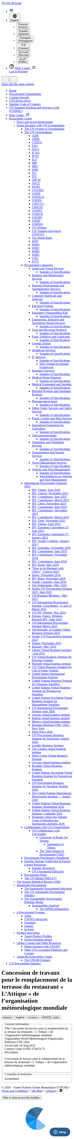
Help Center (17, 115)
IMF (34, 162)
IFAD (35, 156)
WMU (36, 254)
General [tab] (7, 1017)
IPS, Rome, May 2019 (45, 564)
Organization (12, 1038)
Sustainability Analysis (45, 905)
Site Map (36, 1090)
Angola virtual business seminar (51, 714)
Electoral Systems (42, 306)
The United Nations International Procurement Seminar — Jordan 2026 (51, 797)
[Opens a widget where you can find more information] (59, 1132)
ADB (35, 135)
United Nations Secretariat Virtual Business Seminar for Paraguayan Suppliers (52, 776)
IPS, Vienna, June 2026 (46, 490)
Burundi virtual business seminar (51, 663)
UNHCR (37, 214)
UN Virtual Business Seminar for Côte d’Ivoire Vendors (52, 668)
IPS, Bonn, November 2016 (48, 578)
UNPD (36, 220)
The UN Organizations (38, 132)
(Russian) (23, 53)
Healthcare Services (44, 350)
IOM (35, 169)
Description (11, 1052)
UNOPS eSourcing (35, 919)
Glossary (51, 1090)
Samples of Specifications (54, 271)
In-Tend (29, 929)
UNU (35, 258)
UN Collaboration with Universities (46, 832)
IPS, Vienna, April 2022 (46, 524)
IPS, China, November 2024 (49, 503)
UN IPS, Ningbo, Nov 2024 (49, 612)
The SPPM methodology (54, 909)
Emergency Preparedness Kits (50, 312)
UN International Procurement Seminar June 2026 (50, 709)
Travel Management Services (49, 462)
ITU (34, 176)
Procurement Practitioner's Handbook (46, 857)
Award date (11, 1045)
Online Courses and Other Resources (39, 943)
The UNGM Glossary (37, 960)
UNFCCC (38, 203)
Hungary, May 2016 (44, 646)
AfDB (35, 139)
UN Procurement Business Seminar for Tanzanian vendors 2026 (50, 739)
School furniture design (38, 939)
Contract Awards (19, 97)
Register (23, 71)
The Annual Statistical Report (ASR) (39, 881)
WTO (35, 261)
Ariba (27, 915)
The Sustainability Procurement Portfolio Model (43, 900)
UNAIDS (38, 190)
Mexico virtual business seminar (51, 721)
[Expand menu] (5, 79)
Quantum (29, 922)
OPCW (36, 180)
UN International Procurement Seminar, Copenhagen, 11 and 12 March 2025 (52, 606)
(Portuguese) (25, 39)
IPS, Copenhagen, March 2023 (50, 517)
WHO (35, 248)
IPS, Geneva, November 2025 (50, 493)
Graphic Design (41, 343)
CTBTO (37, 142)
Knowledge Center (20, 118)
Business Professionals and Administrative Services (48, 287)
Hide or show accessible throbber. (21, 1097)
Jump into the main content (18, 84)
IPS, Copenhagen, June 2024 (49, 507)
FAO (35, 145)
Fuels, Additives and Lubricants (51, 336)
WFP (35, 241)
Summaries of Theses (55, 846)
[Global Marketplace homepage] (11, 3)
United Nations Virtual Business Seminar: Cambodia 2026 (51, 812)
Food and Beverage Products (49, 329)
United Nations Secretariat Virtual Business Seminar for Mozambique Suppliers (52, 701)
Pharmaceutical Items (44, 401)
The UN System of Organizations (44, 128)
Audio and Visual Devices (47, 268)
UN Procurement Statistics (25, 963)
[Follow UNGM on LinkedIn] (61, 1090)
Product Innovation (28, 932)
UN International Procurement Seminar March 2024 (50, 624)
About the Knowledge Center (34, 956)
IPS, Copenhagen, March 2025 (50, 500)
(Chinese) (23, 47)
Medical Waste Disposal (46, 377)
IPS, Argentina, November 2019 (51, 547)
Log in (13, 71)
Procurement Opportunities (25, 94)
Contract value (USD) (18, 1048)
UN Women (39, 227)
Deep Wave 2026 (42, 731)
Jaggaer (28, 926)
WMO (36, 251)
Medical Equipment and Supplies (52, 384)
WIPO (36, 244)
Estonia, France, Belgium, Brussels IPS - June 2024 (47, 617)
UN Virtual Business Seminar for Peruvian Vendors (52, 658)
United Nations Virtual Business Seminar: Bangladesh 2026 (51, 805)
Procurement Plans (35, 874)
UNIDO (37, 210)
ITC (34, 173)
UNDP (36, 193)
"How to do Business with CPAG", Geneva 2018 (48, 570)
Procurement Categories (38, 265)
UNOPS (37, 217)
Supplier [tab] (19, 1017)
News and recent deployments (35, 122)
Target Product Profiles (38, 936)
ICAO (35, 152)
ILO (34, 159)
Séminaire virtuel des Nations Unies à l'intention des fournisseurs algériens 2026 (49, 820)
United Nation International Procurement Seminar (48, 675)
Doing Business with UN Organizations (41, 125)
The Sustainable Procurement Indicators (48, 888)
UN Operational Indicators (48, 871)
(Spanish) (23, 32)
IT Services (39, 357)
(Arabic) (22, 60)
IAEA (35, 149)
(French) (23, 26)
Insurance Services (43, 370)
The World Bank (42, 237)
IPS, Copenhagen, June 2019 (49, 551)
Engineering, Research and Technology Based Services (48, 321)
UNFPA (37, 200)
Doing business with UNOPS (42, 946)
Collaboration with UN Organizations (46, 827)
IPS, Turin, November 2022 (48, 520)
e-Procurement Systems (31, 912)
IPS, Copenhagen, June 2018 (49, 561)
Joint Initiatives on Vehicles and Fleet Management (55, 478)
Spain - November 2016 (46, 575)
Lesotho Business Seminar (48, 745)
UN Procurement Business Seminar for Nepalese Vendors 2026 (50, 786)
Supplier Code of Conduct (25, 104)
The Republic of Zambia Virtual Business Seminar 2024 (51, 631)
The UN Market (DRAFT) (40, 878)
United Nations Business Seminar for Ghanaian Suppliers (52, 682)
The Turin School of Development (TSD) (51, 852)
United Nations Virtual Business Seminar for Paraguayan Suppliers (51, 691)
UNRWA (37, 224)
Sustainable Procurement (31, 885)
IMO (35, 166)
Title (7, 1028)
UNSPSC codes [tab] (50, 1017)
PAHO (36, 186)
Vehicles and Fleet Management (51, 469)
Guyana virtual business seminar (51, 762)
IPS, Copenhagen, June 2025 (49, 496)
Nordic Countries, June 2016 (49, 582)
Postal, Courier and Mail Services (52, 418)
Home (13, 90)
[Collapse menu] (13, 79)
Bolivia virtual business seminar (51, 718)
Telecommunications (44, 435)
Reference (11, 1042)
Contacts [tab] (33, 1017)
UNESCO (38, 197)
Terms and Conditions (15, 1090)
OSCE (36, 183)
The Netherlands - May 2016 (49, 585)
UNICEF (37, 207)
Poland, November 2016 (46, 643)
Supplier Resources (43, 868)
